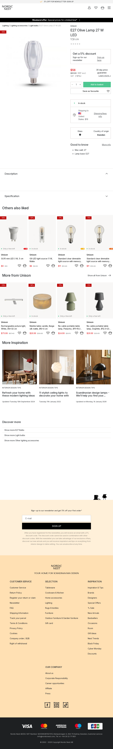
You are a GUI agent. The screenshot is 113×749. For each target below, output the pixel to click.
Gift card (49, 623)
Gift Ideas (92, 633)
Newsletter (15, 603)
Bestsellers (93, 618)
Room (90, 628)
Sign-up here (100, 58)
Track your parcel (18, 618)
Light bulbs (33, 26)
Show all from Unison (97, 275)
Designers (92, 598)
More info (106, 144)
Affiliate (48, 688)
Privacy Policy (16, 628)
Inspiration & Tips (95, 587)
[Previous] (5, 63)
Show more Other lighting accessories (21, 440)
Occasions (92, 623)
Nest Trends (93, 638)
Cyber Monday (94, 648)
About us (49, 673)
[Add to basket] (24, 265)
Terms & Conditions (18, 623)
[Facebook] (47, 705)
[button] (75, 44)
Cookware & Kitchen (54, 593)
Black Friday (93, 643)
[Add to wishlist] (19, 265)
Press (47, 693)
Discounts (92, 653)
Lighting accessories (19, 26)
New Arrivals (93, 613)
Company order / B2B (19, 638)
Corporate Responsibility (56, 678)
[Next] (62, 63)
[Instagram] (56, 705)
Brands (91, 593)
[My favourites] (96, 7)
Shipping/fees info (100, 115)
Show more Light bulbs (14, 435)
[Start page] (7, 7)
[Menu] (109, 7)
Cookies (13, 633)
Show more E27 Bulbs (14, 430)
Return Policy (16, 593)
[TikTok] (65, 705)
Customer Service (18, 587)
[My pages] (89, 7)
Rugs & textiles (52, 608)
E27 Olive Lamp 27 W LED (50, 26)
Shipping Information (19, 613)
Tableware (50, 587)
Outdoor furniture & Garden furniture (61, 618)
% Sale (91, 608)
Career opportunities (54, 683)
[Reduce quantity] (72, 84)
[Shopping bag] (102, 7)
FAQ (12, 608)
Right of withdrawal (18, 643)
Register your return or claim (23, 598)
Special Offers (94, 603)
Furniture (49, 613)
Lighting (5, 26)
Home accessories (53, 598)
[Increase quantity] (80, 84)
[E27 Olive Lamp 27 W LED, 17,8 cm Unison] (33, 62)
